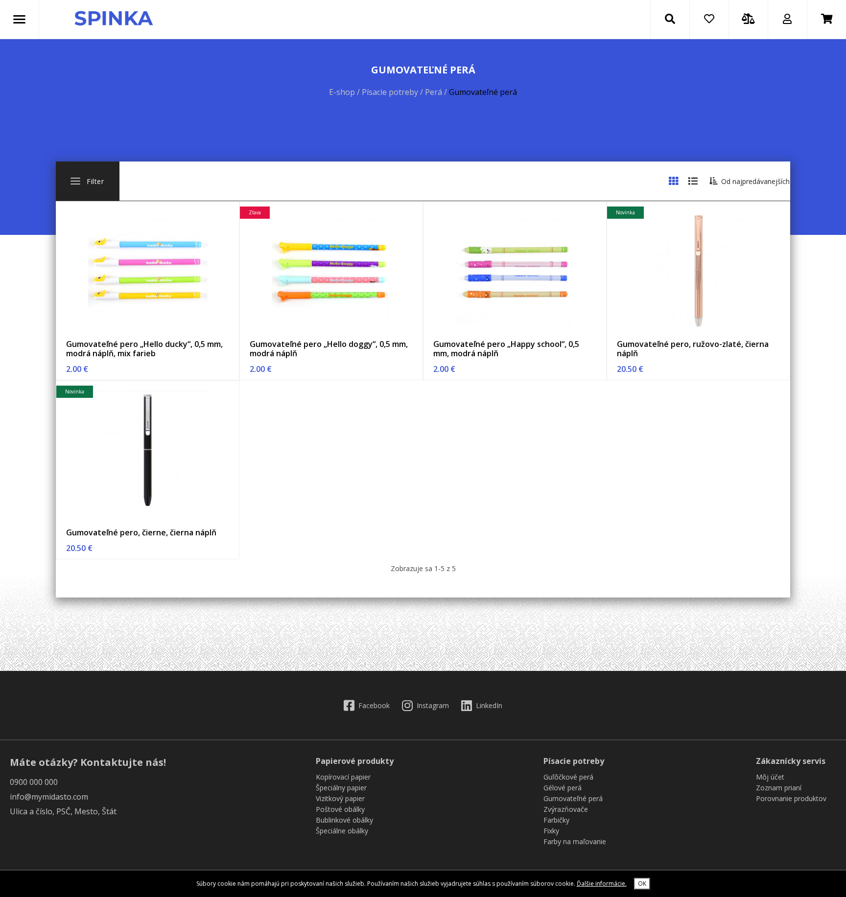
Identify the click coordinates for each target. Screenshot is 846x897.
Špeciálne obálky (342, 830)
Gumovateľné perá (573, 798)
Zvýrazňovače (565, 809)
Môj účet (770, 777)
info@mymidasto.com (49, 796)
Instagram (433, 705)
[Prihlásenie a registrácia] (787, 19)
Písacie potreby (391, 92)
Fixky (551, 830)
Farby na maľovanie (574, 841)
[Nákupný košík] (827, 19)
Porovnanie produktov (791, 798)
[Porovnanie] (748, 19)
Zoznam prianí (778, 787)
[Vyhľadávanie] (669, 19)
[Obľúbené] (708, 19)
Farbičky (556, 820)
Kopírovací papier (343, 777)
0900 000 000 (34, 782)
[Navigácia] (19, 19)
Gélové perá (562, 787)
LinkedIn (489, 705)
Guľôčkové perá (568, 777)
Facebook (374, 705)
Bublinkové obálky (344, 820)
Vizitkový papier (340, 798)
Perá (434, 92)
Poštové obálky (340, 809)
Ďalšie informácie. (602, 883)
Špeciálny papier (341, 787)
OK (642, 883)
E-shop (342, 92)
